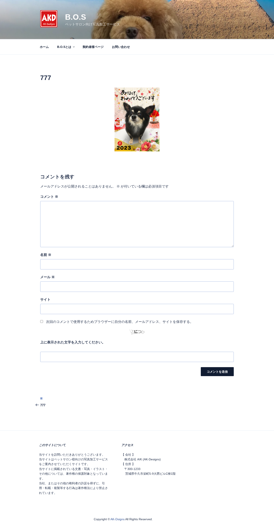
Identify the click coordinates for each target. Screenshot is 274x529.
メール (47, 277)
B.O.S (75, 17)
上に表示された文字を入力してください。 (72, 342)
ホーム (44, 47)
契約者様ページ (93, 47)
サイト (45, 299)
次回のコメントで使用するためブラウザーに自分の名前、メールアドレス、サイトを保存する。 (119, 322)
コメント (49, 196)
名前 (45, 255)
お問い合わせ (121, 47)
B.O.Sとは (64, 47)
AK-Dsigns (117, 519)
